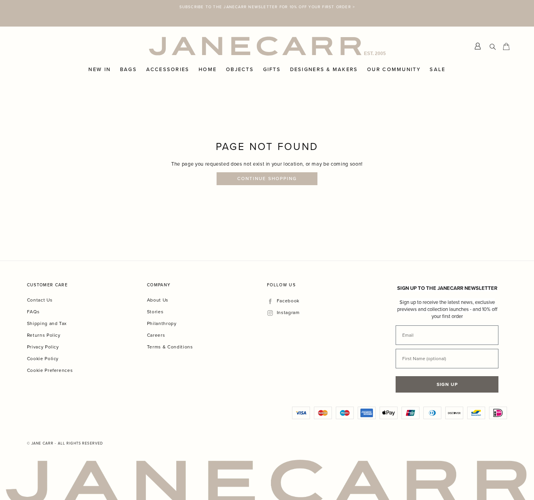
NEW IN (99, 56)
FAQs (33, 298)
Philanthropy (162, 310)
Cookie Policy (43, 345)
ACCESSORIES (168, 56)
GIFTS (272, 56)
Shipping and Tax (47, 310)
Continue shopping (267, 165)
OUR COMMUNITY (394, 56)
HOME (208, 56)
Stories (155, 298)
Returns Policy (44, 321)
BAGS (128, 56)
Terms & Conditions (170, 333)
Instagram (288, 299)
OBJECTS (240, 56)
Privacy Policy (43, 333)
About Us (157, 286)
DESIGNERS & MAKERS (324, 56)
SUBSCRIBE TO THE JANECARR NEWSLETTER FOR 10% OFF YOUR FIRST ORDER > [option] (267, 6)
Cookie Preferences (50, 357)
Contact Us (40, 286)
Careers (156, 321)
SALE (437, 56)
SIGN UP (447, 371)
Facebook (287, 288)
